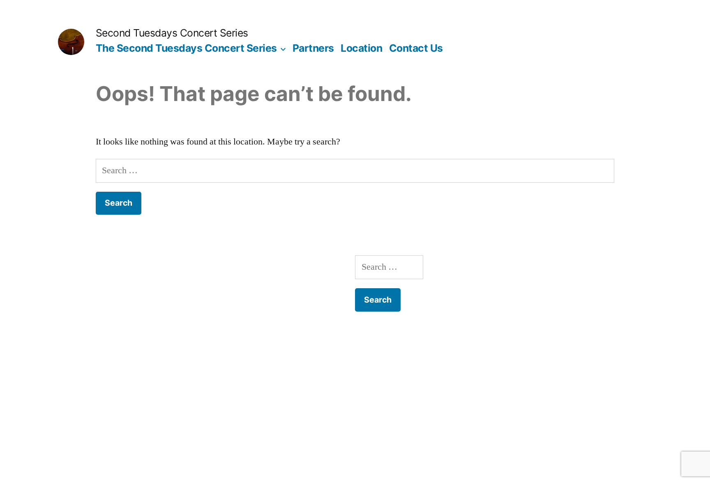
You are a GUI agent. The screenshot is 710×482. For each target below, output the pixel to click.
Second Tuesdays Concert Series (172, 33)
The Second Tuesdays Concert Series (186, 48)
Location (361, 48)
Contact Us (416, 48)
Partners (313, 48)
